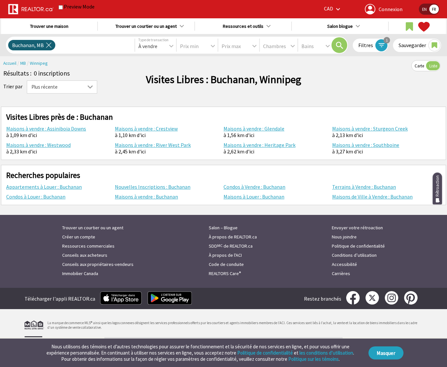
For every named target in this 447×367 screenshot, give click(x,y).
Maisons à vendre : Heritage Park (259, 145)
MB (23, 63)
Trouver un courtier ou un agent (92, 228)
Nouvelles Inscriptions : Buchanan (152, 187)
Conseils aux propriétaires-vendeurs (98, 264)
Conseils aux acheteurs (84, 255)
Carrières (341, 273)
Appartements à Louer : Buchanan (44, 187)
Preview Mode (79, 6)
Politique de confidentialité (265, 353)
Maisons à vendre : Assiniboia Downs (46, 128)
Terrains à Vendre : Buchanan (364, 187)
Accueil (10, 63)
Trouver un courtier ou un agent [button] (146, 26)
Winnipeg (38, 63)
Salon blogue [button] (340, 26)
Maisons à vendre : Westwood (38, 145)
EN (424, 9)
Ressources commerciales (88, 246)
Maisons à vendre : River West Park (153, 145)
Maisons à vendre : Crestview (146, 128)
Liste (433, 65)
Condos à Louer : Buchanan (35, 196)
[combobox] (155, 46)
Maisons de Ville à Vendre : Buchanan (372, 196)
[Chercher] (339, 45)
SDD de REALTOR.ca (231, 246)
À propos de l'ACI (225, 255)
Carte (419, 65)
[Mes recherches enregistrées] (409, 27)
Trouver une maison (49, 26)
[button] (333, 9)
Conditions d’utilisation (354, 255)
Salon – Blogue (223, 228)
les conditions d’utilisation (326, 353)
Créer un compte (78, 237)
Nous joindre (344, 237)
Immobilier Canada (80, 273)
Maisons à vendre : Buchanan (146, 196)
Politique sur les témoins (313, 359)
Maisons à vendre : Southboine (365, 145)
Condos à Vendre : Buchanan (254, 187)
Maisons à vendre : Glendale (254, 128)
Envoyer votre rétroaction (357, 228)
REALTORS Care (225, 273)
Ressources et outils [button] (243, 26)
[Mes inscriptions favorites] (423, 27)
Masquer (386, 353)
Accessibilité (344, 264)
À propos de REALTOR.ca (233, 237)
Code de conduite (226, 264)
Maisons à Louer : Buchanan (254, 196)
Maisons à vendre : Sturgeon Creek (370, 128)
